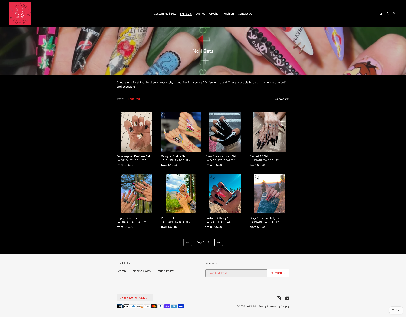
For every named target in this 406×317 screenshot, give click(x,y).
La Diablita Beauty (256, 306)
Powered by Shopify (278, 306)
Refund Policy (165, 271)
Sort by (120, 99)
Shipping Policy (141, 271)
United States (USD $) (134, 298)
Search (121, 271)
